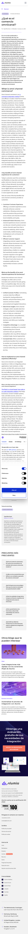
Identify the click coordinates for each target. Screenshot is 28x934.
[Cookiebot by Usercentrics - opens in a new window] (19, 437)
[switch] (24, 473)
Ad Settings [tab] (18, 441)
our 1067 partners (11, 449)
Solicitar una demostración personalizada (14, 748)
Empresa (4, 851)
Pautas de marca (5, 865)
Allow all (14, 490)
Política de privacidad (6, 828)
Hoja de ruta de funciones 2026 (9, 868)
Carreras (7, 854)
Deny (14, 495)
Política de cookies (6, 834)
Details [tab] (11, 441)
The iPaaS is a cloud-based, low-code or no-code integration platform (13, 390)
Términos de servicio (6, 831)
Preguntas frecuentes (6, 862)
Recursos (4, 857)
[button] (25, 3)
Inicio (3, 845)
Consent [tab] (4, 441)
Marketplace (4, 848)
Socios (3, 860)
